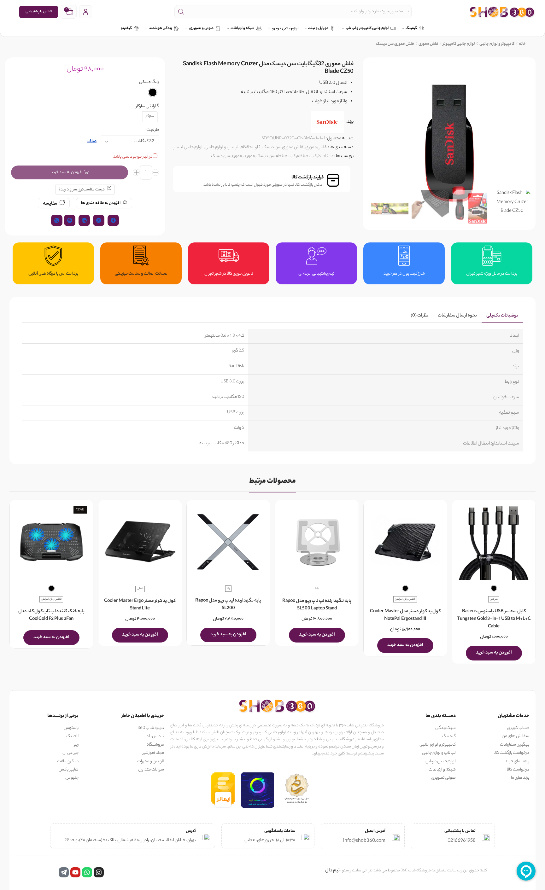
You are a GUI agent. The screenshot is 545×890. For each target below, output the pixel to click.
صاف (92, 141)
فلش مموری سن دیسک (395, 44)
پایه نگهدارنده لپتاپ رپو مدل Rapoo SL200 (228, 605)
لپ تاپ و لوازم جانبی (221, 147)
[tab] (502, 316)
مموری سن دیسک (226, 156)
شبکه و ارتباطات (243, 29)
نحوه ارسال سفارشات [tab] (457, 316)
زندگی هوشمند (160, 29)
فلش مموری (428, 44)
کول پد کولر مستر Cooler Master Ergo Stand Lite (140, 605)
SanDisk (326, 156)
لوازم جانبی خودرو (285, 29)
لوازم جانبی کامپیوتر (459, 44)
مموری (249, 156)
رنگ (155, 82)
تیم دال (332, 871)
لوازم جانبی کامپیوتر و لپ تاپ (367, 29)
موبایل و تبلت (318, 29)
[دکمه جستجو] (181, 11)
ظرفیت (152, 130)
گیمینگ (411, 29)
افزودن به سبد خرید (67, 172)
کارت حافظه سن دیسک (276, 156)
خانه (522, 44)
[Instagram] (99, 872)
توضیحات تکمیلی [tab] (502, 316)
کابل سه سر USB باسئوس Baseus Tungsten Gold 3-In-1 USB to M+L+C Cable (493, 619)
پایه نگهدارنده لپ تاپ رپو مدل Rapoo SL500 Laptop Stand (316, 605)
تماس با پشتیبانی (39, 12)
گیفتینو (126, 29)
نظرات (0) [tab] (419, 316)
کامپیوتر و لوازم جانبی (496, 44)
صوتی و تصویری (201, 29)
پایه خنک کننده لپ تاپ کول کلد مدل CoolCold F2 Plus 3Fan (51, 615)
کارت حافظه (250, 147)
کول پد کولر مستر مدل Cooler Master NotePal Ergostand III (405, 615)
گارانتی (152, 106)
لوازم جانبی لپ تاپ (187, 147)
